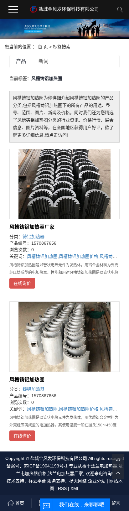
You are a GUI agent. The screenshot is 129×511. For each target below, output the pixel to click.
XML (75, 488)
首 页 (43, 46)
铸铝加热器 (33, 236)
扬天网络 (78, 480)
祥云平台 (37, 480)
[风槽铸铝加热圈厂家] (64, 184)
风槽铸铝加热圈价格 (78, 256)
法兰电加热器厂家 (65, 473)
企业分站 (97, 480)
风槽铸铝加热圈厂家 (31, 227)
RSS (62, 488)
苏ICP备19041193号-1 (46, 465)
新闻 (44, 61)
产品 (21, 61)
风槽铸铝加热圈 (42, 256)
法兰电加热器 (104, 465)
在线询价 (22, 283)
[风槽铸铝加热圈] (64, 336)
